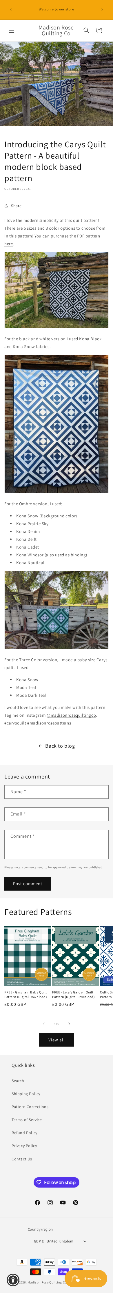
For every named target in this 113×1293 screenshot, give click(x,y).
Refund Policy (24, 1132)
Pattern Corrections (30, 1106)
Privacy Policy (24, 1145)
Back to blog (60, 745)
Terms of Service (27, 1119)
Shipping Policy (26, 1093)
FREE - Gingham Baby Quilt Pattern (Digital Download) (25, 994)
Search (18, 1080)
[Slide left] (43, 1023)
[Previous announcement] (10, 9)
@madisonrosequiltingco (71, 715)
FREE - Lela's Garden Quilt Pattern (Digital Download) (73, 994)
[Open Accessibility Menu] (13, 1280)
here (8, 243)
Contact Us (22, 1159)
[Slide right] (69, 1023)
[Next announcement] (102, 9)
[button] (11, 30)
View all (56, 1040)
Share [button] (16, 205)
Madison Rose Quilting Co (47, 1282)
